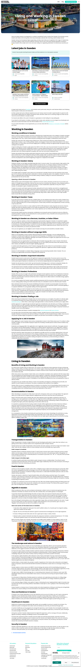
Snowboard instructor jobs (15, 653)
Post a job (27, 650)
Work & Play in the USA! (57, 94)
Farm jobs (43, 652)
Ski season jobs (13, 650)
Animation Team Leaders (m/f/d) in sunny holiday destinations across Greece (20, 96)
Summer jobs (12, 645)
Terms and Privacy (43, 666)
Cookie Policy (51, 666)
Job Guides (12, 658)
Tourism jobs (43, 658)
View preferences (75, 662)
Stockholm (28, 109)
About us (27, 645)
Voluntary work (13, 655)
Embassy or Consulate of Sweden (57, 123)
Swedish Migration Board (48, 121)
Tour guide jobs (44, 656)
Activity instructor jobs (45, 645)
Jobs (58, 1)
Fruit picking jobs (44, 650)
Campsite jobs (44, 649)
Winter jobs (12, 647)
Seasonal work (13, 656)
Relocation (27, 647)
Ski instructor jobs (13, 652)
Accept (56, 662)
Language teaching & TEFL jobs (47, 655)
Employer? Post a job (71, 1)
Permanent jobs (13, 649)
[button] (78, 652)
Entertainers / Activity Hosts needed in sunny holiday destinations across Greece (40, 72)
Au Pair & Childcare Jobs (46, 647)
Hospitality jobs (44, 653)
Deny (66, 662)
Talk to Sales (28, 652)
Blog (63, 1)
